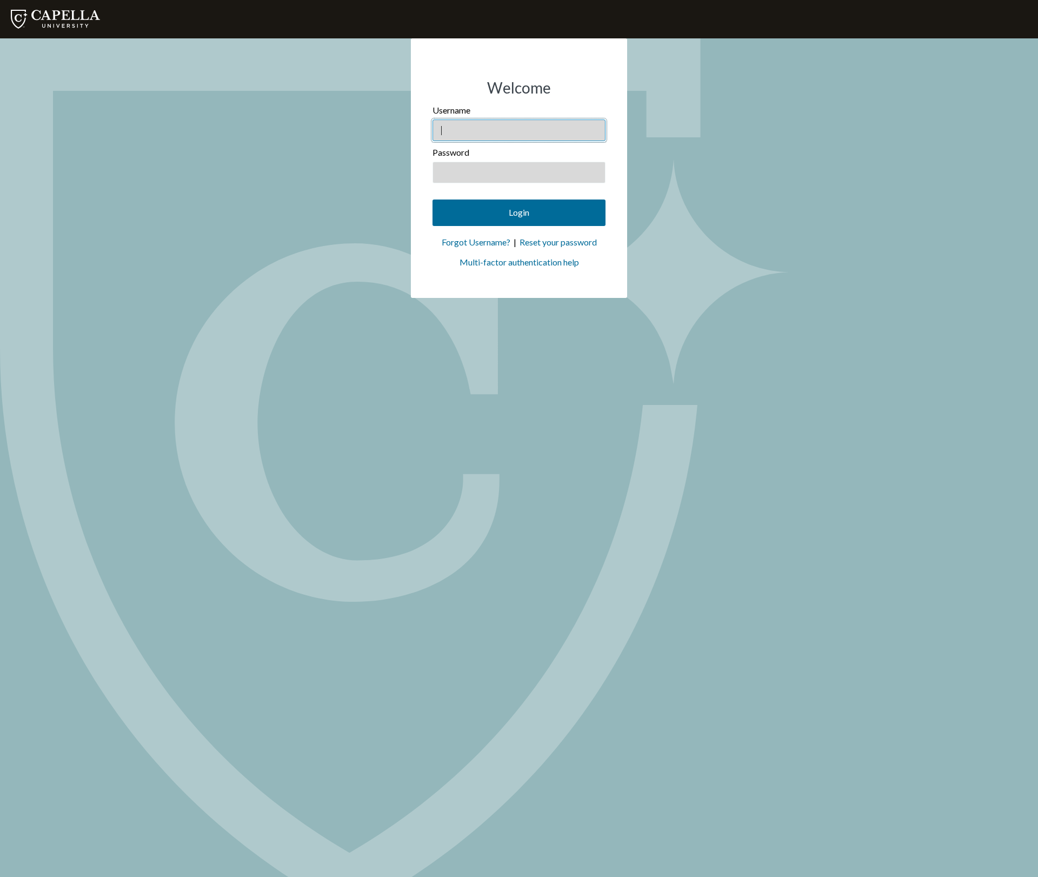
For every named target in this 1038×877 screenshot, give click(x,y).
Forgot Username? (476, 242)
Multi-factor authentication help (519, 262)
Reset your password (558, 242)
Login (519, 212)
